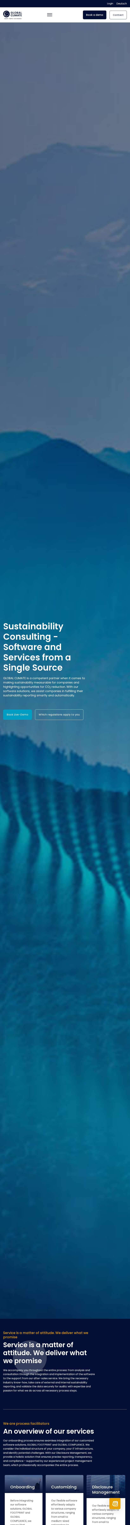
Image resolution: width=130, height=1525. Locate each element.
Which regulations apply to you (59, 714)
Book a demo (94, 15)
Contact (118, 15)
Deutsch (121, 3)
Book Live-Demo (17, 714)
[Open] (49, 14)
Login (110, 3)
